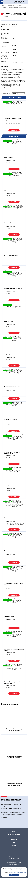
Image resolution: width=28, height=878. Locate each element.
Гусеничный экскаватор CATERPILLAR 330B (14, 784)
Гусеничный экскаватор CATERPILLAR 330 (14, 757)
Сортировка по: (6, 93)
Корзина (14, 850)
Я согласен (14, 874)
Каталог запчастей (10, 5)
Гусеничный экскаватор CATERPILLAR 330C (14, 729)
